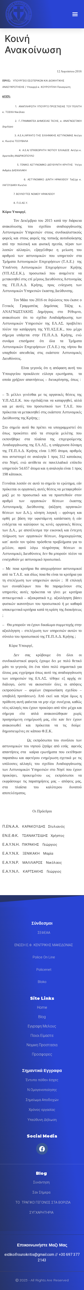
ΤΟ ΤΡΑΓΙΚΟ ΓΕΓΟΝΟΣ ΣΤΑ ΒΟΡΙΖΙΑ (41, 1202)
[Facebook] (42, 1149)
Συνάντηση (41, 1182)
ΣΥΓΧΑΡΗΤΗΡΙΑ (41, 1212)
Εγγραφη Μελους (42, 1026)
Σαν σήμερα (41, 1192)
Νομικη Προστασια (42, 1045)
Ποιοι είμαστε (42, 1035)
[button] (75, 14)
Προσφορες (42, 1054)
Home (42, 1007)
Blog (42, 1017)
